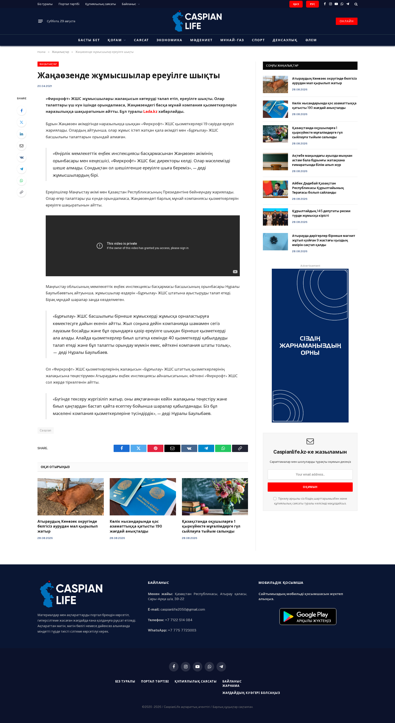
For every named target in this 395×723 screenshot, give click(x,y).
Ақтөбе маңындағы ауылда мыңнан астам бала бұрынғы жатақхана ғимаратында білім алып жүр (322, 160)
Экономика (169, 40)
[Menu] (40, 21)
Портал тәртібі (69, 4)
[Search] (356, 4)
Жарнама (231, 686)
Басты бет (89, 40)
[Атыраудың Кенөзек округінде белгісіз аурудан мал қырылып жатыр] (70, 496)
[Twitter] (21, 122)
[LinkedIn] (21, 133)
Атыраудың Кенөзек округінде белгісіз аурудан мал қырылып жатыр (67, 526)
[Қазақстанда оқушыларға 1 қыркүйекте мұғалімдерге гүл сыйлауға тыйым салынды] (215, 496)
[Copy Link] (21, 192)
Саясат (141, 40)
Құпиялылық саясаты (100, 4)
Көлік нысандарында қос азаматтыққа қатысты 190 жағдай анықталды (136, 526)
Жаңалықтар (48, 64)
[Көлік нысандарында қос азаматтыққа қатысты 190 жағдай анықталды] (143, 496)
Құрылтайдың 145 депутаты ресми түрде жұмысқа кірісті (321, 213)
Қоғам (115, 40)
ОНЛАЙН (347, 21)
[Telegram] (21, 168)
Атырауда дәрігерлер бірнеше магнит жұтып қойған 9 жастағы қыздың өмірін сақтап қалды (323, 240)
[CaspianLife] (197, 21)
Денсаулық (285, 40)
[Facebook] (21, 110)
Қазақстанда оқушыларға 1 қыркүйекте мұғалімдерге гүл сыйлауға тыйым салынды (211, 526)
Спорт (258, 40)
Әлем (311, 40)
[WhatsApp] (21, 180)
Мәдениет (201, 40)
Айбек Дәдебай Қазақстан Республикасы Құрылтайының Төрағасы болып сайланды (318, 187)
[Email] (21, 145)
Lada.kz (150, 111)
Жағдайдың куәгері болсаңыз (251, 693)
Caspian (45, 430)
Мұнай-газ (232, 40)
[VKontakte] (21, 157)
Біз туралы (45, 4)
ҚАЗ (296, 4)
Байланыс (129, 4)
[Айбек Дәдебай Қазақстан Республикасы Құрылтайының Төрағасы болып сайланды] (275, 189)
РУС (312, 4)
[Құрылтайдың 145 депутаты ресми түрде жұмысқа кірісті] (275, 217)
